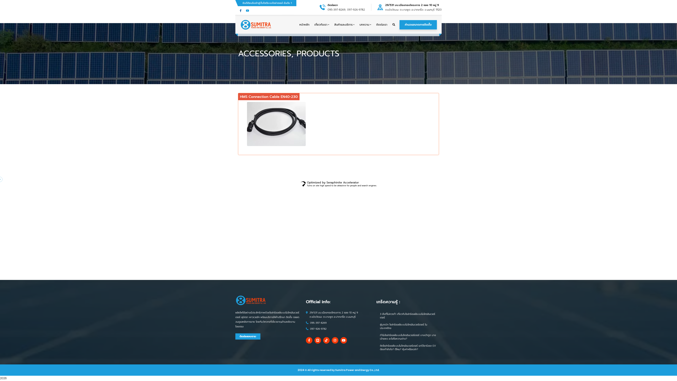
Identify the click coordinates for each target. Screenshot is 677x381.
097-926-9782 (318, 329)
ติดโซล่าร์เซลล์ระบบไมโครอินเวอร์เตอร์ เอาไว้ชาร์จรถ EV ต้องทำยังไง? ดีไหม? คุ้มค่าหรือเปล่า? (408, 347)
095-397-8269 (318, 323)
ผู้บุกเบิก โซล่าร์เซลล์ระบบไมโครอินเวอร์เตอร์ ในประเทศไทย (403, 326)
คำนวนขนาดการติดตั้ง (418, 25)
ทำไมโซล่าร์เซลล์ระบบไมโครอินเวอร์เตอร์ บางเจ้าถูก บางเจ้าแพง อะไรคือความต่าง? (408, 337)
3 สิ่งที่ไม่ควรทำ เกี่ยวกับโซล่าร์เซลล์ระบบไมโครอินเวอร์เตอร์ (407, 315)
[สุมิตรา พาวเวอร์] (256, 24)
